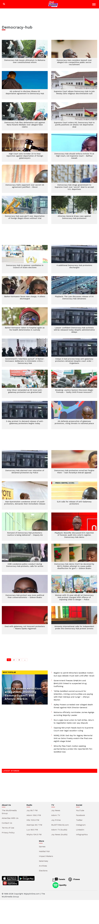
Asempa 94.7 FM (34, 825)
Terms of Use (8, 828)
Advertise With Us (10, 818)
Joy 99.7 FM (32, 810)
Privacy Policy (8, 832)
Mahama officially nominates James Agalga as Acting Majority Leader (74, 713)
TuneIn (61, 879)
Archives (43, 866)
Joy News (55, 810)
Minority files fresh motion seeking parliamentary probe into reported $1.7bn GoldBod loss (73, 749)
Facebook (80, 815)
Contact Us (7, 823)
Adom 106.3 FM (34, 815)
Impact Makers (46, 856)
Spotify (62, 885)
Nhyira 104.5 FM (34, 834)
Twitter (79, 820)
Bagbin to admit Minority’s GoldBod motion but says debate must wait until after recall (74, 674)
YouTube (80, 810)
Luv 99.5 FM (32, 830)
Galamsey (43, 861)
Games (42, 846)
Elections (43, 870)
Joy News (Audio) (59, 834)
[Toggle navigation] (94, 5)
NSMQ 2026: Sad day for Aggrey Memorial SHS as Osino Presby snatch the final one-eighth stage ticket (73, 738)
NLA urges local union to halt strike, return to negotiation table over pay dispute (74, 721)
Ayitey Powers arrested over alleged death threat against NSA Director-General (73, 706)
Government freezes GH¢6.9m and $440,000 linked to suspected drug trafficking (70, 683)
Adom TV (55, 815)
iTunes (76, 879)
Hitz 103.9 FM (33, 820)
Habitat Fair (44, 851)
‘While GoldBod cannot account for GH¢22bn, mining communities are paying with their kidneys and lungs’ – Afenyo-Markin (73, 695)
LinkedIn (80, 830)
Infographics (82, 834)
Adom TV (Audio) (59, 830)
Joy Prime (56, 820)
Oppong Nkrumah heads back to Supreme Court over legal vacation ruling (73, 729)
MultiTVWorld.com (60, 825)
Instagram (81, 825)
